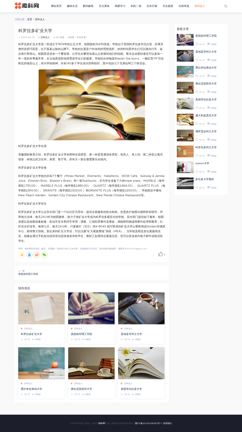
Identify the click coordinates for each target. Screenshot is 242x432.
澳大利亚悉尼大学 (206, 115)
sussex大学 (202, 163)
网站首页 (56, 6)
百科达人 (200, 6)
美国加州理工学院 (28, 274)
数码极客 (88, 6)
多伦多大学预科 (204, 179)
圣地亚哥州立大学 (131, 334)
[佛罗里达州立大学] (185, 135)
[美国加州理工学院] (91, 308)
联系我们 (167, 423)
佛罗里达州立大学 (206, 131)
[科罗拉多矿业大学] (41, 308)
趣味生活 (72, 6)
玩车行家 (152, 6)
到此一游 (136, 6)
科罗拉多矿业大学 (31, 334)
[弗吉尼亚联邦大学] (91, 363)
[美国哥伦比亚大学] (141, 363)
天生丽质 (168, 6)
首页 (29, 19)
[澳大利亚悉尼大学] (185, 119)
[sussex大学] (185, 167)
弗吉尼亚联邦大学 (81, 389)
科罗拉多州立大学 (206, 147)
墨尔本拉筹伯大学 (31, 389)
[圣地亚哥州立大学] (141, 308)
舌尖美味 (104, 6)
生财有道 (184, 6)
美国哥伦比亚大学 (131, 389)
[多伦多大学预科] (185, 183)
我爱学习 (120, 6)
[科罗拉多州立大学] (185, 151)
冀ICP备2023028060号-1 (148, 423)
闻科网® (102, 423)
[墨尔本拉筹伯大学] (41, 363)
